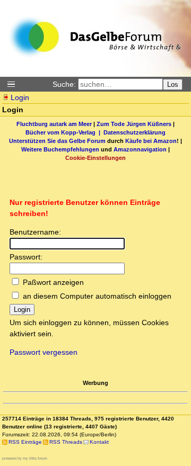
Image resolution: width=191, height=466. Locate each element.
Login (20, 97)
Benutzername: (35, 232)
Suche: (64, 84)
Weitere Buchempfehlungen (60, 149)
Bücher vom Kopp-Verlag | (64, 132)
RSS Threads (65, 442)
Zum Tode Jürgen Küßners (134, 124)
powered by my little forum (24, 458)
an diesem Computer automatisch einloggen (97, 296)
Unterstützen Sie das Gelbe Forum (57, 141)
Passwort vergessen (43, 352)
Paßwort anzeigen (53, 282)
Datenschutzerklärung (134, 132)
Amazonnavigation (140, 149)
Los (172, 84)
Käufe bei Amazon (151, 141)
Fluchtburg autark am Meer (54, 124)
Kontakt (99, 442)
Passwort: (26, 257)
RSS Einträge (25, 442)
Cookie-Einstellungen (95, 158)
